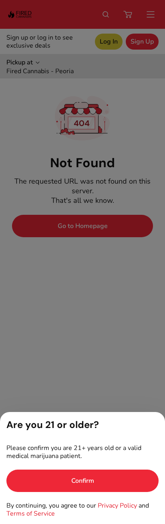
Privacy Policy (117, 505)
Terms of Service (30, 513)
